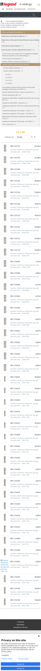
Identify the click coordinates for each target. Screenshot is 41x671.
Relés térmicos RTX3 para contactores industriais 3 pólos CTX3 (19, 117)
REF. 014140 (15, 600)
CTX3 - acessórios (9, 124)
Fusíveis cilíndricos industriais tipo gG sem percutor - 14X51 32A (24, 485)
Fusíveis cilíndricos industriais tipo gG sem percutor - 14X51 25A (24, 497)
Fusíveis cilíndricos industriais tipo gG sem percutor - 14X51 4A (24, 554)
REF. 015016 (15, 365)
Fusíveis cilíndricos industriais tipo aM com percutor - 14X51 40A (24, 604)
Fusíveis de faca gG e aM (11, 95)
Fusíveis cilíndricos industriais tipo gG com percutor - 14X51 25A (24, 393)
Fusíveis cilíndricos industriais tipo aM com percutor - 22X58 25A (24, 231)
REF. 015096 (15, 273)
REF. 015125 (15, 227)
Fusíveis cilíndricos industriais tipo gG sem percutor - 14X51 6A (24, 543)
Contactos (31, 9)
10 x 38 (9, 77)
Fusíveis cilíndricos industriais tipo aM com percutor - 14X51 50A (24, 581)
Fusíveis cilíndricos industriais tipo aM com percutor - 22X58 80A (24, 174)
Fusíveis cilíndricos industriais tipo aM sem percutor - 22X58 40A (24, 324)
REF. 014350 (15, 458)
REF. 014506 (15, 434)
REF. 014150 (15, 577)
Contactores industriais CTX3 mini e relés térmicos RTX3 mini (20, 107)
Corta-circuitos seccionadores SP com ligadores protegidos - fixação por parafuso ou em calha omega (20, 54)
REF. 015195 (15, 158)
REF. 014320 (15, 504)
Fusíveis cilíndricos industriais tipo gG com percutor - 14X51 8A (24, 428)
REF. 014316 (15, 515)
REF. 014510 (15, 423)
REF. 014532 (15, 377)
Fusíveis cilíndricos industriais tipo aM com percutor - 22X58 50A (24, 197)
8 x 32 (9, 74)
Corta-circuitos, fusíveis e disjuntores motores (15, 23)
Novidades (20, 625)
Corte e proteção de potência (15, 21)
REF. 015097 (15, 261)
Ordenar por (9, 137)
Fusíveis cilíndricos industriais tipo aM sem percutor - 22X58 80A (24, 289)
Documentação (20, 9)
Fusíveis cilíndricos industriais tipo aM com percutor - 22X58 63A (24, 185)
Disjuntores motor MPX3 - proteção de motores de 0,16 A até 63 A (20, 99)
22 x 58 (9, 83)
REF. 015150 (15, 192)
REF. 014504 (15, 446)
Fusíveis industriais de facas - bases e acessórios (18, 92)
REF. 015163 (15, 181)
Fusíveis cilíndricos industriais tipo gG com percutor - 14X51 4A (24, 451)
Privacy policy (23, 659)
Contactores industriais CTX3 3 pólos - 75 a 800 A (18, 113)
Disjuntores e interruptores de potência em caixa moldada (20, 41)
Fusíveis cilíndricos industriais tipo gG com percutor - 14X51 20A (24, 404)
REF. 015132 (15, 215)
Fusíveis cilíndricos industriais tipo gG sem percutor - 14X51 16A (24, 520)
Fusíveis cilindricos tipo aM (9, 27)
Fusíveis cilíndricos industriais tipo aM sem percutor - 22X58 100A (24, 278)
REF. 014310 (15, 527)
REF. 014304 (15, 550)
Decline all (20, 668)
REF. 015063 (15, 296)
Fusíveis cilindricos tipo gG (13, 68)
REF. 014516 (15, 411)
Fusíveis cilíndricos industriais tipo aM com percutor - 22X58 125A (24, 151)
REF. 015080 (15, 284)
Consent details (6, 659)
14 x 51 (9, 80)
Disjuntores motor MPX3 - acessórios (15, 103)
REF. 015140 (15, 204)
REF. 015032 (15, 331)
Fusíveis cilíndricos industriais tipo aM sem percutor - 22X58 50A (24, 312)
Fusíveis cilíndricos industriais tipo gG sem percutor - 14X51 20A (24, 508)
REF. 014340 (15, 469)
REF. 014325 (15, 492)
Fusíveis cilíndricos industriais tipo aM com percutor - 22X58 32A (24, 220)
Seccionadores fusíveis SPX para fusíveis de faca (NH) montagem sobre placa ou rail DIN (18, 88)
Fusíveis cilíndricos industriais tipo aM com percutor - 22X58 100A (24, 162)
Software (9, 9)
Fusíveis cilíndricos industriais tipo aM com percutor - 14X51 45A (24, 593)
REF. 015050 (15, 308)
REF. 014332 (15, 481)
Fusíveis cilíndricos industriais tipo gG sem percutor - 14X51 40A (24, 474)
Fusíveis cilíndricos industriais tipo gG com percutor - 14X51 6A (24, 439)
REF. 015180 (15, 169)
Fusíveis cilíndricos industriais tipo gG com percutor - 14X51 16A (24, 416)
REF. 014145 (15, 588)
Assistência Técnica (20, 627)
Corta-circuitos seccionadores (12, 58)
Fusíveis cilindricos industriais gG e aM (12, 25)
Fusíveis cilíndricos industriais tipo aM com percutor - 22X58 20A (24, 243)
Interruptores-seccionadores (12, 46)
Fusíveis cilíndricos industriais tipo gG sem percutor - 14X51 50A (24, 462)
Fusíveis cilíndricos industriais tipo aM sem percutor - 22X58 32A (24, 335)
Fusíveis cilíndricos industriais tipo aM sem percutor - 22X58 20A (24, 358)
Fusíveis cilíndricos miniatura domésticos (16, 61)
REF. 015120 (15, 238)
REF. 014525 (15, 388)
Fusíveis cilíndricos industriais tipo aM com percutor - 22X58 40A (24, 208)
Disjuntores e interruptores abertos (14, 36)
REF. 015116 (15, 250)
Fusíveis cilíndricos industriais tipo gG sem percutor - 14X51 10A (24, 531)
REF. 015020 (15, 354)
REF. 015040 (15, 319)
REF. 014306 (15, 538)
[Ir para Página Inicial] (2, 21)
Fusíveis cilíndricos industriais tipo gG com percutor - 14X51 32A (24, 381)
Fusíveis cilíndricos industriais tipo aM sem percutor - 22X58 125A (24, 266)
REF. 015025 (15, 342)
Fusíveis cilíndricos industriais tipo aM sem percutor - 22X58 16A (24, 254)
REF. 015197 (15, 146)
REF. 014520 (15, 400)
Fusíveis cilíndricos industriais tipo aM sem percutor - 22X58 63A (24, 301)
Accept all (20, 664)
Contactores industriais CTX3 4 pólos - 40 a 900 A (18, 121)
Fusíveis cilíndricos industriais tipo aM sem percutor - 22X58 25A (24, 347)
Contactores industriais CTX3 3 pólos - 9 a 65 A (17, 110)
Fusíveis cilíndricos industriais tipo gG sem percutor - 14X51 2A (24, 566)
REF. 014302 (15, 561)
